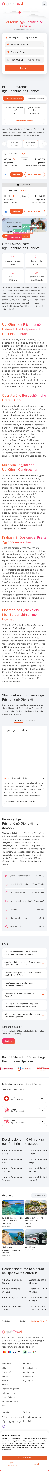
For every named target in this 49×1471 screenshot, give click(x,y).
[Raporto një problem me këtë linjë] (39, 154)
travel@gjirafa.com (14, 1417)
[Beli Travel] (24, 1069)
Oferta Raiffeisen (9, 1397)
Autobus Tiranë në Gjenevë (11, 1290)
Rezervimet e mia (30, 1368)
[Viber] (3, 1426)
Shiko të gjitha (39, 1195)
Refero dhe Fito (8, 1393)
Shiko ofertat (15, 238)
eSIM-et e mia (29, 1372)
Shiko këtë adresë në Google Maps (19, 801)
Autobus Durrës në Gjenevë (11, 1308)
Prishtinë (18, 720)
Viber (8, 1426)
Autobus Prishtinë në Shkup (12, 1152)
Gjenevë (30, 720)
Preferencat (28, 1376)
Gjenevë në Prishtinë (35, 98)
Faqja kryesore (8, 1321)
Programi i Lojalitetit (10, 1389)
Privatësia (27, 1421)
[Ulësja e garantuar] (5, 174)
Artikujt (5, 1384)
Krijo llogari (28, 1380)
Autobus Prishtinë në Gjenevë (12, 1281)
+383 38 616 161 (13, 1422)
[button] (24, 953)
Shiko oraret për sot (24, 120)
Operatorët (6, 1372)
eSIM (4, 1368)
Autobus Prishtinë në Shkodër (12, 1170)
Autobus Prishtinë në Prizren (12, 1161)
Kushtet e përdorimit (32, 1417)
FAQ (4, 1405)
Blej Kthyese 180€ (34, 174)
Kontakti (8, 1041)
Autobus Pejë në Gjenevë (14, 1297)
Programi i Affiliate (10, 1401)
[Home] (12, 4)
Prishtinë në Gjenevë (13, 98)
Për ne (5, 1376)
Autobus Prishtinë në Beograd (12, 1178)
